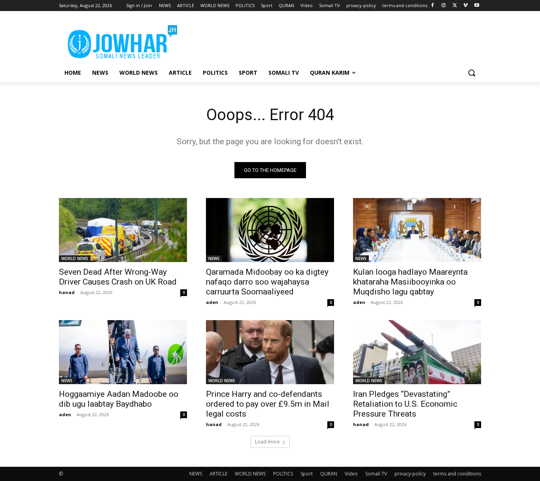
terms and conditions (457, 473)
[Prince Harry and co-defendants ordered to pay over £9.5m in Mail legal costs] (270, 352)
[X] (454, 5)
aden (212, 302)
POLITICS (283, 473)
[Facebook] (432, 5)
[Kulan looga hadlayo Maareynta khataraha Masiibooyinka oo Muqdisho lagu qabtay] (417, 230)
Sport (306, 473)
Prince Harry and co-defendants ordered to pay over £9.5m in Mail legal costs (267, 404)
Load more (267, 441)
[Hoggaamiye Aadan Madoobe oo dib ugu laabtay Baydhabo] (123, 352)
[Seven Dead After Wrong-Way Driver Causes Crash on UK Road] (123, 230)
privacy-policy (410, 473)
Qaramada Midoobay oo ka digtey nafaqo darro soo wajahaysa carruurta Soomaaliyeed (267, 281)
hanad (67, 292)
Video (351, 473)
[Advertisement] (329, 40)
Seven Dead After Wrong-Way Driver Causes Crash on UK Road (118, 277)
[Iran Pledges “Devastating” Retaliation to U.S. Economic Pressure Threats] (417, 352)
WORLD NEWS (74, 258)
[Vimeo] (465, 5)
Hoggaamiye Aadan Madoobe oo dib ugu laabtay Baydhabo (118, 399)
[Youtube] (476, 5)
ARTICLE (218, 473)
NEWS (213, 258)
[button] (471, 72)
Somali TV (376, 473)
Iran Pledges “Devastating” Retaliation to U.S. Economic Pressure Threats (405, 404)
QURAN (328, 473)
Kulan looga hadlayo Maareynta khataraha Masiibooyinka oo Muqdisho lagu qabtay (410, 281)
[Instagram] (443, 5)
